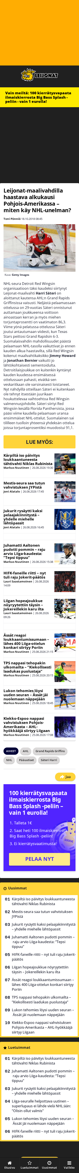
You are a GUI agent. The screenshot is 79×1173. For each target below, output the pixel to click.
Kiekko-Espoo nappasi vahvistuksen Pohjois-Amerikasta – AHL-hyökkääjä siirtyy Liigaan (27, 724)
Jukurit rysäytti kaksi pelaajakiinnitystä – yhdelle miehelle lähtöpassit (23, 516)
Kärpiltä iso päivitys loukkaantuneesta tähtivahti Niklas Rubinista (28, 459)
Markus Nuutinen (16, 468)
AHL (26, 751)
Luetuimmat (19, 1047)
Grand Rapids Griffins (50, 751)
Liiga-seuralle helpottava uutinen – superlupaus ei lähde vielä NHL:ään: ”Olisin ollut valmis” (41, 1106)
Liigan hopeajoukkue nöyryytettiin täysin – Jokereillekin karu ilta (24, 604)
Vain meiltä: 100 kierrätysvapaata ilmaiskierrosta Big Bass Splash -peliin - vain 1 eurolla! (38, 97)
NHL (9, 760)
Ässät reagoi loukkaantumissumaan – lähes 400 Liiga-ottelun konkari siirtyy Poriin (26, 641)
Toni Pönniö (12, 219)
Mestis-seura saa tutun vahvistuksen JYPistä (24, 485)
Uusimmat (17, 888)
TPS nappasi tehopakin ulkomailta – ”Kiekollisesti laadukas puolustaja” (27, 666)
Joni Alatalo (12, 491)
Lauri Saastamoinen (18, 581)
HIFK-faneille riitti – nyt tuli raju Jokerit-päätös (25, 575)
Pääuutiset (26, 760)
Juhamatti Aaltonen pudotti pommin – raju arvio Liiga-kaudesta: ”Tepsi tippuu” (24, 551)
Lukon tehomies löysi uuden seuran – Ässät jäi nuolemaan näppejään (26, 694)
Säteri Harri (49, 760)
